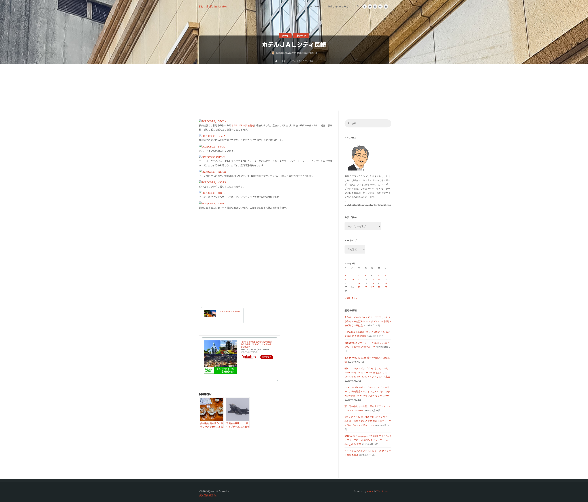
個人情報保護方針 (208, 495)
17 (352, 283)
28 (379, 287)
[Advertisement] (294, 87)
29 (386, 287)
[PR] (285, 35)
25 (359, 287)
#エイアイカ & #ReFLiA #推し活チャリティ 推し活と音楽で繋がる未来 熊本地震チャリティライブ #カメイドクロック (368, 421)
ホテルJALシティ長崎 (242, 125)
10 (352, 279)
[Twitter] (370, 6)
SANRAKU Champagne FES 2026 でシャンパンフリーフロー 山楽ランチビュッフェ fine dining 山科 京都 (368, 440)
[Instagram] (375, 6)
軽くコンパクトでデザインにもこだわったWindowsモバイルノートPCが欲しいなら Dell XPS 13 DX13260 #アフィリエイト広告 (367, 372)
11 (359, 279)
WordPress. (382, 491)
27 (372, 287)
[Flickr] (380, 6)
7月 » (354, 298)
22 (386, 283)
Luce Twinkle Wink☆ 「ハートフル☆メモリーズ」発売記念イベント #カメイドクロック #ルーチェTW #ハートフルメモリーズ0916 (367, 391)
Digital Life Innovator (213, 6)
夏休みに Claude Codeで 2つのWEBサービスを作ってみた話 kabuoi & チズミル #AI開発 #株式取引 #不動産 (368, 321)
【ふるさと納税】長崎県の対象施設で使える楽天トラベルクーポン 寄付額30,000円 (256, 344)
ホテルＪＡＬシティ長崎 (230, 311)
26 (366, 287)
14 (379, 279)
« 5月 (347, 298)
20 (372, 283)
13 (372, 279)
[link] (357, 6)
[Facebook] (364, 6)
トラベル (301, 35)
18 (359, 283)
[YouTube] (386, 6)
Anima (370, 491)
